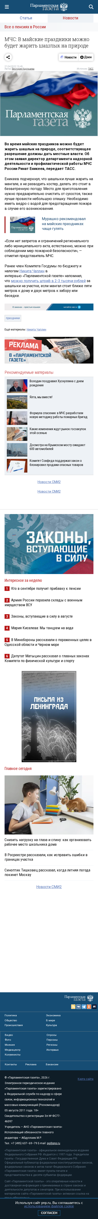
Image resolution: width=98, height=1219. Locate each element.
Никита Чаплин (31, 271)
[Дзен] (85, 57)
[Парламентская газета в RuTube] (94, 1006)
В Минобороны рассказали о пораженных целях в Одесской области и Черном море (48, 642)
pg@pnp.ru (53, 1143)
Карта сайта (85, 1079)
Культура (51, 1025)
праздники (13, 318)
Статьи (26, 18)
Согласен (49, 1213)
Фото (8, 1039)
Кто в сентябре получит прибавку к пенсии (46, 588)
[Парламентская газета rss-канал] (73, 1006)
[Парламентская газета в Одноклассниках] (89, 1006)
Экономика (53, 1015)
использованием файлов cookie (49, 1206)
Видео (9, 1035)
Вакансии (52, 1064)
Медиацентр (12, 1049)
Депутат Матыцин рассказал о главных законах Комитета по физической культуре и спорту (47, 658)
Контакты (11, 1064)
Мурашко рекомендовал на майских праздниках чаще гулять (64, 223)
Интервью (52, 1049)
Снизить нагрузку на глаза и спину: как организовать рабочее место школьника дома (48, 842)
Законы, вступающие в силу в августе (42, 616)
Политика (11, 1015)
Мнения (10, 1044)
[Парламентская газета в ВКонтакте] (78, 1006)
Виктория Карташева (23, 69)
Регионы (51, 1044)
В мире (50, 1020)
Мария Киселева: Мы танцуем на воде (42, 628)
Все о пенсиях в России (25, 26)
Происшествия (14, 1025)
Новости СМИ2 (49, 482)
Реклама (30, 1064)
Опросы (51, 1035)
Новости (70, 18)
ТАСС (90, 69)
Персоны (52, 1039)
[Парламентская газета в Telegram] (84, 1006)
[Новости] (68, 57)
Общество (11, 1020)
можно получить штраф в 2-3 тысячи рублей (48, 281)
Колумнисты (13, 1054)
